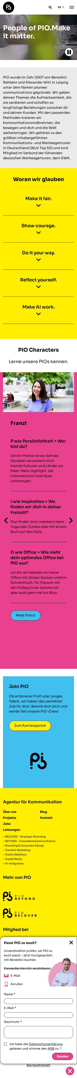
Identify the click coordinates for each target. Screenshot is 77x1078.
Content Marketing (17, 850)
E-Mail (10, 1008)
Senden (62, 1056)
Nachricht (13, 1022)
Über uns (9, 812)
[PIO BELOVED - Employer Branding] (20, 913)
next (71, 520)
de (59, 7)
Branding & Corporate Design (24, 845)
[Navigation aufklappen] (72, 7)
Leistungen (11, 830)
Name (9, 994)
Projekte (9, 818)
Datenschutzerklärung (46, 1044)
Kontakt (46, 818)
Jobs (7, 824)
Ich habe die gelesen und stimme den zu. (36, 1046)
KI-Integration (14, 863)
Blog (43, 812)
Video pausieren (69, 52)
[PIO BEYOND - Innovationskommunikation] (19, 896)
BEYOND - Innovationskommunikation (30, 841)
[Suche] (50, 7)
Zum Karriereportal (30, 726)
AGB (51, 1049)
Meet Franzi (25, 615)
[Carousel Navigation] (38, 520)
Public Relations (16, 854)
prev (6, 520)
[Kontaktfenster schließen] (70, 1071)
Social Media (13, 859)
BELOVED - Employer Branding (25, 836)
